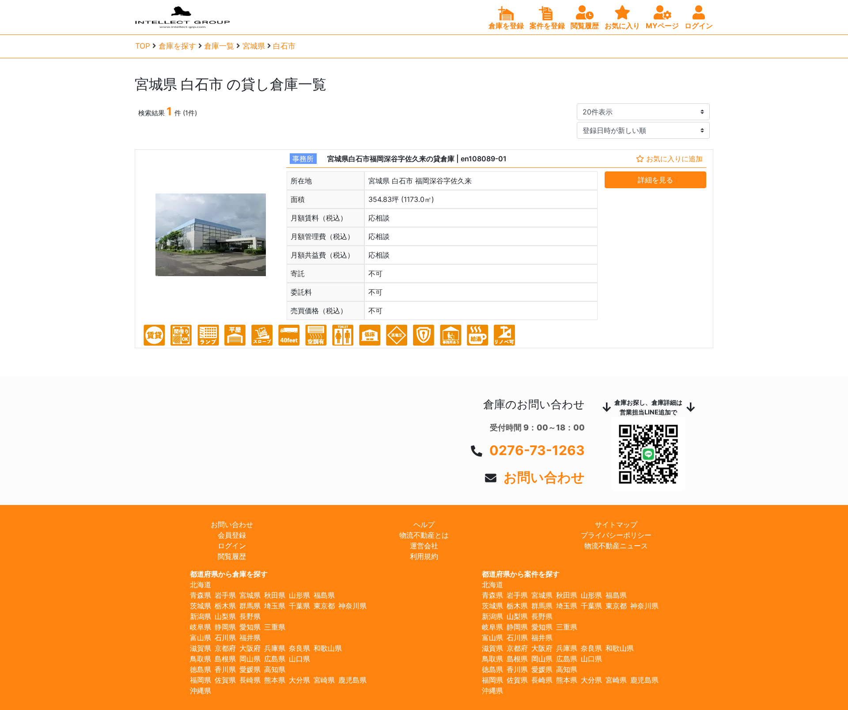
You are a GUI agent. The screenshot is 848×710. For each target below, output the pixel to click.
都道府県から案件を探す (521, 574)
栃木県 (225, 605)
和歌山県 (328, 648)
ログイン (232, 545)
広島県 (274, 658)
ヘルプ (424, 524)
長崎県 (250, 680)
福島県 (324, 595)
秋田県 (274, 595)
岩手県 (225, 595)
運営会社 (424, 545)
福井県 (250, 637)
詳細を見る (655, 179)
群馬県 (250, 605)
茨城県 (200, 605)
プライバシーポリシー (616, 535)
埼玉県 (274, 605)
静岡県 (225, 627)
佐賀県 (225, 680)
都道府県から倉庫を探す (229, 574)
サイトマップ (616, 524)
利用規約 (424, 556)
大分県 (299, 680)
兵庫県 (274, 648)
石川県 (225, 637)
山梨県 (225, 616)
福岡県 (200, 680)
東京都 (324, 605)
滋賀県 (200, 648)
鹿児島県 (352, 680)
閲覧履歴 (232, 556)
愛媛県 (250, 669)
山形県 (299, 595)
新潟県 (200, 616)
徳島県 (200, 669)
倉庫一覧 (219, 46)
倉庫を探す (177, 46)
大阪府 (250, 648)
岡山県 (250, 658)
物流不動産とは (424, 535)
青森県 (200, 595)
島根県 (225, 658)
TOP (142, 46)
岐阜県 (200, 627)
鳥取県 (200, 658)
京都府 (225, 648)
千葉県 (299, 605)
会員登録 (232, 535)
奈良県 (299, 648)
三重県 (274, 627)
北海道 (200, 584)
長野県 (250, 616)
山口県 (299, 658)
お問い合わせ (544, 477)
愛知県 (250, 627)
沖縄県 (200, 690)
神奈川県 (352, 605)
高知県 (274, 669)
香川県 (225, 669)
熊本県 (274, 680)
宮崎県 (324, 680)
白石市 (284, 46)
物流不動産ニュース (616, 545)
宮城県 (253, 46)
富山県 (200, 637)
